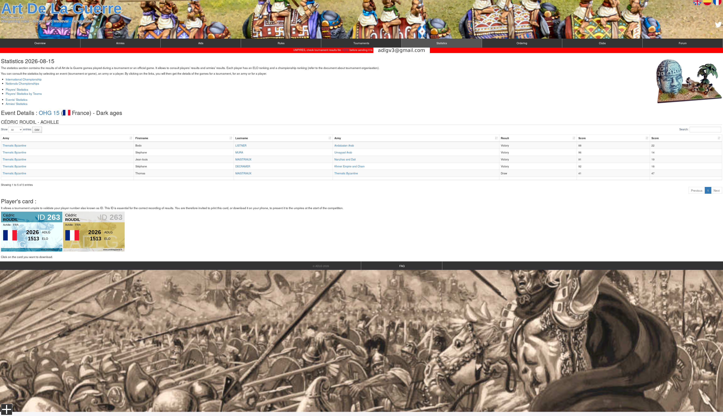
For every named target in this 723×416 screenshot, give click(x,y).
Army (6, 138)
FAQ (402, 266)
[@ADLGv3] (718, 25)
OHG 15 (49, 112)
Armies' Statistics (16, 104)
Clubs (602, 43)
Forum (683, 43)
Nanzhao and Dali (345, 159)
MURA (239, 152)
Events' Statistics (16, 99)
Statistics (441, 43)
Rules (281, 43)
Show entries (16, 129)
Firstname (141, 138)
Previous (696, 190)
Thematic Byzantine (14, 145)
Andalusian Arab (344, 145)
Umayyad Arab (343, 152)
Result (505, 138)
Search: (684, 129)
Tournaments (361, 43)
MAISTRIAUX (243, 159)
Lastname (241, 138)
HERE (345, 50)
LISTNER (240, 145)
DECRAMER (242, 166)
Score (582, 138)
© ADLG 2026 (321, 266)
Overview (40, 43)
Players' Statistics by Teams (24, 93)
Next (717, 190)
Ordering (522, 43)
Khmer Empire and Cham (349, 166)
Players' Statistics (17, 89)
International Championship (24, 79)
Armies (120, 43)
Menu (6, 409)
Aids (200, 43)
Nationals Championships (22, 83)
